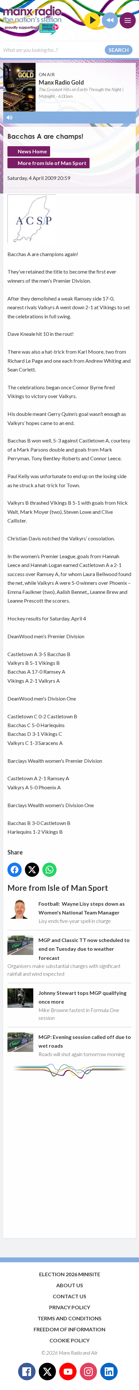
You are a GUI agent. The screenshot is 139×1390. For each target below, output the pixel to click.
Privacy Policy (69, 1307)
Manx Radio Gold (61, 82)
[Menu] (128, 20)
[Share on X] (32, 870)
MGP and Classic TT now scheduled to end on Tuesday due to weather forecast (84, 949)
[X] (47, 1371)
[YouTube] (68, 1371)
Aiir (94, 1353)
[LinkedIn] (109, 1371)
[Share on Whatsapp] (49, 870)
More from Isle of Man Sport (52, 163)
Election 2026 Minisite (69, 1274)
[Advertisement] (69, 1155)
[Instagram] (88, 1371)
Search (119, 50)
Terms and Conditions (69, 1318)
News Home (32, 151)
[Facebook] (27, 1371)
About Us (69, 1285)
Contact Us (69, 1296)
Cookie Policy (69, 1340)
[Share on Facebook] (14, 870)
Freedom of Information (69, 1329)
